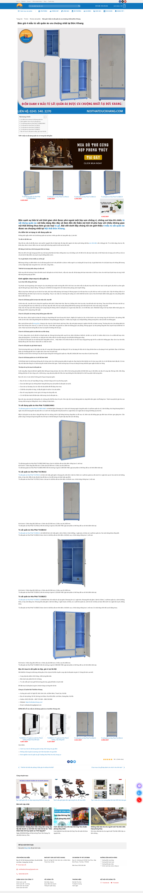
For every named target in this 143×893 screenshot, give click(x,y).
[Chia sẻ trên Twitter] (71, 761)
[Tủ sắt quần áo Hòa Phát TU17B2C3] (85, 724)
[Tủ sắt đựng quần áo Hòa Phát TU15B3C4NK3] (31, 183)
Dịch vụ (18, 1)
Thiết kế (23, 1)
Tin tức (26, 19)
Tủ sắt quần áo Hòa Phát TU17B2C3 (85, 738)
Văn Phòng (43, 11)
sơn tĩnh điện (93, 243)
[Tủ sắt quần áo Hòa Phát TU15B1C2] (85, 183)
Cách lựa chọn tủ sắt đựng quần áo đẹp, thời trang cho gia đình (38, 749)
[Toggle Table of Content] (44, 117)
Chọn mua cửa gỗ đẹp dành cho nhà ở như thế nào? (107, 767)
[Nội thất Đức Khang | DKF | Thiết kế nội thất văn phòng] (21, 6)
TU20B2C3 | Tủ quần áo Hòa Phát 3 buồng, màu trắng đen (58, 738)
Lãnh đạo (66, 11)
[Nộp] (79, 6)
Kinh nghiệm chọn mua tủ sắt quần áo (31, 121)
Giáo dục (98, 11)
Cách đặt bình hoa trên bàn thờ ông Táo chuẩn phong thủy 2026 (70, 828)
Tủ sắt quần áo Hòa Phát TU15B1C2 (30, 127)
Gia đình (88, 11)
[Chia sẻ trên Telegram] (74, 761)
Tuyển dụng (51, 1)
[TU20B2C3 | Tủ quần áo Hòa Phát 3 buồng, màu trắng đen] (58, 724)
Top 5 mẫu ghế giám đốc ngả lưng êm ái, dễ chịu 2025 (69, 800)
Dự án (28, 1)
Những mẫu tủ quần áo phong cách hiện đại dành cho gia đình (38, 751)
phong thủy (36, 323)
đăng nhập (27, 848)
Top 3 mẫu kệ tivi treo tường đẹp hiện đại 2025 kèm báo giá (108, 800)
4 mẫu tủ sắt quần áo (114, 226)
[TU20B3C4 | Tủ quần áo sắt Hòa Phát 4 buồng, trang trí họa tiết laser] (31, 724)
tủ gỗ (57, 226)
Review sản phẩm (35, 19)
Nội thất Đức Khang (54, 228)
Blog (45, 1)
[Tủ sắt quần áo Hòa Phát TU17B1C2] (58, 183)
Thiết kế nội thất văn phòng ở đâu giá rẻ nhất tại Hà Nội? (37, 767)
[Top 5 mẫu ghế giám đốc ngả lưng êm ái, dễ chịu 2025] (71, 789)
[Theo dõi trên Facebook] (120, 1)
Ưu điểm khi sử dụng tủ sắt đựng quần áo (32, 119)
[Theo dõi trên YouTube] (125, 1)
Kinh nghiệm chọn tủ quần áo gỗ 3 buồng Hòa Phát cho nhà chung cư (40, 754)
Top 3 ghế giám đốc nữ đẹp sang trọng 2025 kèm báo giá (32, 800)
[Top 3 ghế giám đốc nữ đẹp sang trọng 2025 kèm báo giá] (34, 789)
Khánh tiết (120, 11)
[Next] (123, 728)
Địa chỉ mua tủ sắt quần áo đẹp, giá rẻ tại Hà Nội (33, 131)
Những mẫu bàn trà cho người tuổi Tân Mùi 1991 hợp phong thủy (108, 828)
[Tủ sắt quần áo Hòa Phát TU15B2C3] (112, 183)
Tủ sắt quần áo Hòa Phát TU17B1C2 (30, 125)
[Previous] (20, 728)
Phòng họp (55, 11)
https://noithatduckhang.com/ (34, 702)
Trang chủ (19, 19)
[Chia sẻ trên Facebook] (68, 761)
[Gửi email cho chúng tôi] (122, 1)
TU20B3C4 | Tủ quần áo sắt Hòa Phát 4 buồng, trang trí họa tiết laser (31, 738)
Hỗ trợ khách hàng (37, 1)
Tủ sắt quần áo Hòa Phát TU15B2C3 (30, 129)
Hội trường (77, 11)
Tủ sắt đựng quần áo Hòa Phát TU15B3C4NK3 (33, 123)
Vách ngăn (109, 11)
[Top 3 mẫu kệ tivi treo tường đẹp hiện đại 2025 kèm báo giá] (109, 789)
